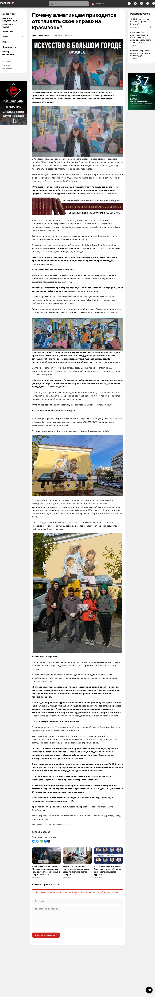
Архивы (6, 36)
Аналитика (7, 31)
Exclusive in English (8, 25)
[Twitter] (48, 841)
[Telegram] (141, 4)
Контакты (6, 65)
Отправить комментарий (46, 935)
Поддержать (100, 4)
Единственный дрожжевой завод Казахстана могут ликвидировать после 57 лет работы (140, 37)
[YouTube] (147, 4)
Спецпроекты (9, 47)
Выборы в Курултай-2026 (10, 19)
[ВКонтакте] (33, 841)
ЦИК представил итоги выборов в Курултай (139, 21)
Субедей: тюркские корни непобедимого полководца (140, 53)
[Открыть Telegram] (149, 990)
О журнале (7, 69)
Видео (5, 42)
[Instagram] (135, 4)
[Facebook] (129, 4)
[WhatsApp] (41, 841)
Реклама (6, 61)
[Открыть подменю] (23, 31)
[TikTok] (153, 4)
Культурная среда (40, 35)
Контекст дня (9, 14)
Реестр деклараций (8, 52)
